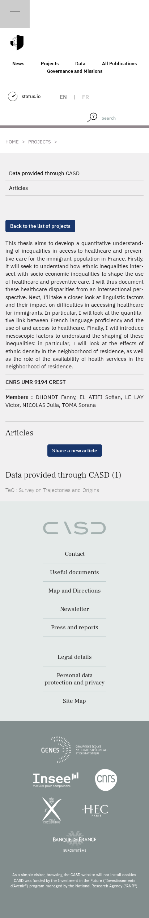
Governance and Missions (74, 71)
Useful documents (74, 572)
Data (80, 63)
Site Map (74, 701)
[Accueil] (17, 42)
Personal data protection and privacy (74, 679)
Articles (18, 188)
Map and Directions (74, 591)
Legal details (75, 657)
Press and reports (74, 627)
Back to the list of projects (40, 226)
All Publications (119, 63)
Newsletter (74, 609)
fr (85, 96)
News (18, 63)
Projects (50, 63)
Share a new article (74, 450)
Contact (75, 554)
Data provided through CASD (44, 173)
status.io (31, 96)
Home (12, 142)
